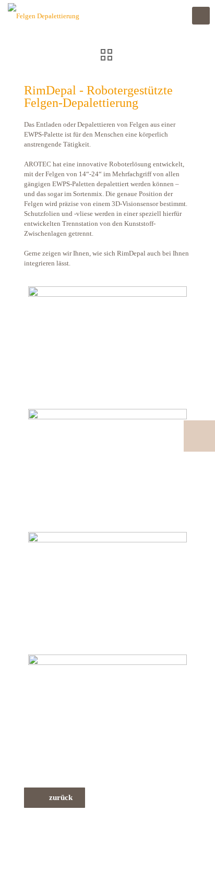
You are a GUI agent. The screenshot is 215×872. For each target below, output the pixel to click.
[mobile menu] (201, 16)
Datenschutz (75, 838)
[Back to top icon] (194, 851)
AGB (105, 838)
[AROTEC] (43, 16)
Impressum (39, 838)
